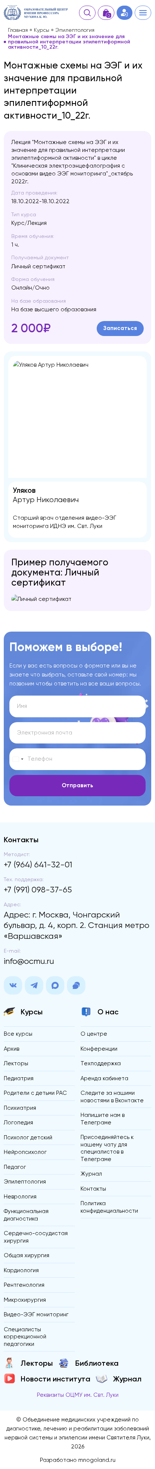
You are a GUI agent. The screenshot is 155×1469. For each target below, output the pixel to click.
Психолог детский (28, 1137)
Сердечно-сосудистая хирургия (36, 1237)
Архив (11, 1048)
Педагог (15, 1167)
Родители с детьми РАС (35, 1093)
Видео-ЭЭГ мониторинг (36, 1314)
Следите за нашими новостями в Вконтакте (112, 1097)
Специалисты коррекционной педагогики (25, 1336)
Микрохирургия (25, 1300)
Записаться (120, 328)
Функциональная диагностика (26, 1215)
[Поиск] (87, 13)
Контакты (93, 1188)
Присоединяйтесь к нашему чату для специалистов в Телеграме (107, 1148)
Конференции (99, 1048)
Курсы (41, 30)
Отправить (77, 785)
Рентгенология (24, 1285)
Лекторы (16, 1063)
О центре (94, 1033)
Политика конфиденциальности (109, 1207)
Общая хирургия (26, 1255)
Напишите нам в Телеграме (103, 1119)
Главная (18, 30)
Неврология (20, 1196)
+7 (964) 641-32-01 (38, 864)
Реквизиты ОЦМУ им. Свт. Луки (78, 1395)
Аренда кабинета (104, 1078)
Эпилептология (74, 30)
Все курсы (18, 1033)
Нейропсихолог (25, 1152)
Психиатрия (20, 1108)
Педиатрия (18, 1078)
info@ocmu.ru (29, 961)
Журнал (91, 1173)
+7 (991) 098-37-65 (38, 889)
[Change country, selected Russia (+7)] (18, 759)
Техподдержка (101, 1063)
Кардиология (21, 1270)
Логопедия (18, 1122)
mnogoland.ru (96, 1460)
